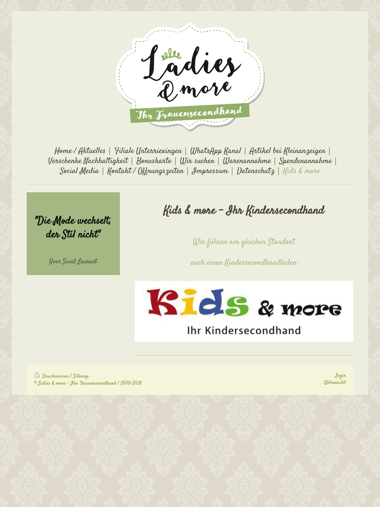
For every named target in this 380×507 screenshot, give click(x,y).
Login (340, 375)
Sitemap (81, 376)
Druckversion (55, 376)
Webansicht (335, 382)
